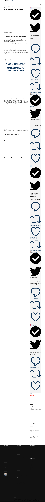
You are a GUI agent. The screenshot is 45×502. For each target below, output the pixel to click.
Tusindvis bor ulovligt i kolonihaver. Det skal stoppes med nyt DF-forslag (22, 458)
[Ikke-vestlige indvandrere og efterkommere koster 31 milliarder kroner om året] (35, 420)
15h (30, 21)
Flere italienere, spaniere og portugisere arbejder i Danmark (22, 130)
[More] (14, 12)
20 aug (30, 265)
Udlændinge (31, 404)
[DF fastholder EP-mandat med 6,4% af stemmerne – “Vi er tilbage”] (16, 138)
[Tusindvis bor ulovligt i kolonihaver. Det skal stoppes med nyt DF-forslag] (22, 455)
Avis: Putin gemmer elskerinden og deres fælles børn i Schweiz (35, 430)
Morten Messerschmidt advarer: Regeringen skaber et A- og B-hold (9, 459)
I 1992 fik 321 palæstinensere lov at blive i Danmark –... (35, 406)
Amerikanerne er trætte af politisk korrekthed (9, 130)
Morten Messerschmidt (34, 94)
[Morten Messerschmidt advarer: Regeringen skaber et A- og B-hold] (9, 457)
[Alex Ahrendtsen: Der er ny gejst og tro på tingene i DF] (22, 448)
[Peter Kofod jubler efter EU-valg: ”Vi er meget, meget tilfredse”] (16, 145)
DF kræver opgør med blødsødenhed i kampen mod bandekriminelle (15, 157)
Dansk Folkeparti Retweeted (37, 92)
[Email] (13, 12)
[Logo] (6, 4)
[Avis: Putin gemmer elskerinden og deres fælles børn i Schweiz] (35, 427)
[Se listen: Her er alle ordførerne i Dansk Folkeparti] (35, 434)
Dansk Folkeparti (34, 8)
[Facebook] (8, 12)
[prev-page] (4, 159)
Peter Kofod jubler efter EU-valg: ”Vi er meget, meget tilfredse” (14, 149)
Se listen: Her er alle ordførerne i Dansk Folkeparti (35, 437)
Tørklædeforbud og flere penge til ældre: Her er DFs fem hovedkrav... (22, 465)
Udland (6, 6)
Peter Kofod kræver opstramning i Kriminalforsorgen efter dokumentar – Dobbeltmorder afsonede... (9, 451)
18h (30, 107)
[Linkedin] (11, 12)
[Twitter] (12, 0)
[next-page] (5, 159)
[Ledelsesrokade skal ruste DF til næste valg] (9, 464)
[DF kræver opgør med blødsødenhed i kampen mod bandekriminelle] (16, 153)
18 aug (30, 338)
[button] (40, 4)
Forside (4, 6)
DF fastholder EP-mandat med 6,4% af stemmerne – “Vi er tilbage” (15, 142)
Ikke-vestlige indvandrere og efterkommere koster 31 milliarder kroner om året (35, 423)
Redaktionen (5, 10)
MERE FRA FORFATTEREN (15, 134)
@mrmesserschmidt (32, 106)
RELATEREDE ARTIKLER (7, 134)
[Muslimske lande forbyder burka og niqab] (35, 413)
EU (8, 6)
